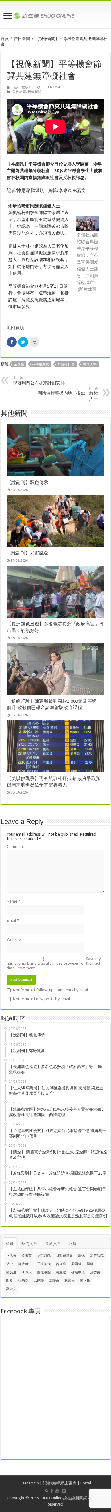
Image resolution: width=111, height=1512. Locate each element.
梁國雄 (76, 1264)
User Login (29, 1483)
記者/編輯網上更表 (59, 1483)
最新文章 (53, 1243)
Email (13, 920)
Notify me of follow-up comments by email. (51, 990)
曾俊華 (61, 1264)
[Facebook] (52, 1490)
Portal (85, 1483)
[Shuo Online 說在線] (55, 14)
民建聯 (39, 1281)
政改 (9, 1281)
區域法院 (44, 1272)
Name (13, 901)
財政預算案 (64, 1256)
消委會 (95, 1272)
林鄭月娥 (44, 1256)
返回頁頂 (15, 327)
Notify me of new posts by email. (42, 999)
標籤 (10, 1243)
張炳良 (23, 1281)
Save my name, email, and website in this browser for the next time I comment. (54, 963)
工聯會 (54, 1281)
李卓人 (27, 1272)
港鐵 (81, 1256)
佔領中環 (78, 1272)
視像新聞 (34, 92)
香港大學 (90, 364)
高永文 (11, 1289)
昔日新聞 (22, 38)
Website (14, 939)
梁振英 (27, 1256)
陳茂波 (11, 1272)
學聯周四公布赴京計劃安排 (39, 380)
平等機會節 (40, 364)
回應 (73, 1243)
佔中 (9, 1264)
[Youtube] (57, 1490)
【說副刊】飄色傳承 (27, 482)
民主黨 (61, 1272)
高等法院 (97, 1256)
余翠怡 (19, 364)
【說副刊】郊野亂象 (27, 553)
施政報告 (25, 1264)
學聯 (90, 1264)
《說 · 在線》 (22, 87)
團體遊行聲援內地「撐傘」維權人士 (68, 393)
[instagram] (64, 1490)
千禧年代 (44, 1264)
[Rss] (46, 1490)
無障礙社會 (66, 364)
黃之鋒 (85, 1281)
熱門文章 (29, 1243)
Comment (15, 846)
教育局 (69, 1281)
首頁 (5, 38)
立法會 (11, 1256)
